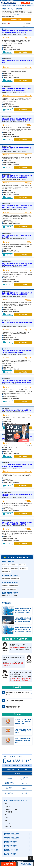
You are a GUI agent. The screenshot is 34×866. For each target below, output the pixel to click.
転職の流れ (17, 774)
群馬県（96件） (22, 565)
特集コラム (8, 826)
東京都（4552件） (23, 568)
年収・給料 (9, 812)
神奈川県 (24, 5)
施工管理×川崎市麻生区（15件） (9, 589)
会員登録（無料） (25, 3)
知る (6, 820)
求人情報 (13, 5)
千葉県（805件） (14, 568)
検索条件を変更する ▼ (16, 19)
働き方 (8, 806)
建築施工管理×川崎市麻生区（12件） (10, 585)
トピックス (7, 823)
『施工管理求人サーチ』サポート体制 (17, 770)
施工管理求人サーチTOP (6, 5)
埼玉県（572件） (5, 568)
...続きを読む (16, 14)
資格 (7, 817)
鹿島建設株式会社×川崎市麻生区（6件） (10, 578)
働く (6, 803)
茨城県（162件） (5, 565)
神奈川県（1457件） (6, 571)
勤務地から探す (18, 5)
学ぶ (6, 815)
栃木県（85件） (14, 565)
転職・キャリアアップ (11, 809)
